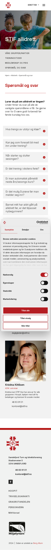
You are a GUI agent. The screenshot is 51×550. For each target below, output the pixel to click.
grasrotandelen (19, 501)
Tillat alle (25, 310)
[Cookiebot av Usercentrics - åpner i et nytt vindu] (36, 222)
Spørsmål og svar (15, 68)
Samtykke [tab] (9, 230)
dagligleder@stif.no (21, 333)
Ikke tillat (25, 326)
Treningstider (13, 58)
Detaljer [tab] (25, 230)
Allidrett (14, 75)
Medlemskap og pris (16, 63)
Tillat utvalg (25, 318)
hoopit (12, 491)
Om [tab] (41, 230)
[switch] (44, 283)
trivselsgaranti (19, 496)
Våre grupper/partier (17, 53)
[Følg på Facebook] (10, 482)
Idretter (32, 5)
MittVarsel (14, 512)
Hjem (7, 75)
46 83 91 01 (17, 402)
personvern (16, 507)
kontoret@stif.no (19, 406)
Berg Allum (38, 543)
